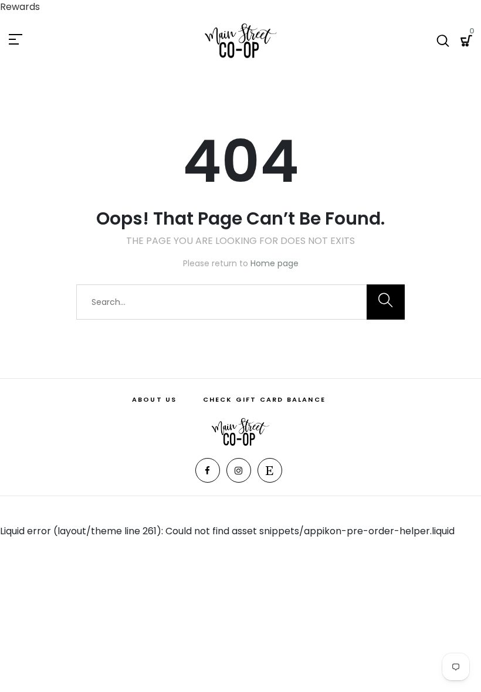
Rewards (20, 6)
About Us (154, 399)
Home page (274, 263)
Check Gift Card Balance (264, 399)
